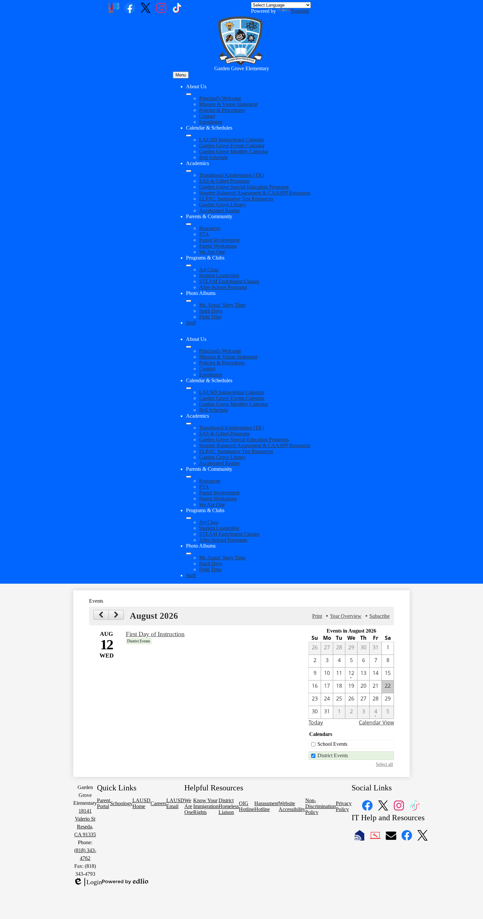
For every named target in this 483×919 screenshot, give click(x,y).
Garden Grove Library (222, 204)
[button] (188, 347)
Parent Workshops (218, 246)
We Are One (212, 252)
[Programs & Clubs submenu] (188, 265)
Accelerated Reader (219, 210)
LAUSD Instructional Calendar (231, 139)
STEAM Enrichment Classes (229, 281)
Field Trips (210, 317)
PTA (204, 234)
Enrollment (210, 122)
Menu (180, 75)
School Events (332, 744)
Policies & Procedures (222, 110)
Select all (384, 764)
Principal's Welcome (220, 98)
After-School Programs (223, 287)
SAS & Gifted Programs (224, 181)
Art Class (208, 269)
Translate (299, 11)
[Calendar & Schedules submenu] (188, 135)
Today (316, 722)
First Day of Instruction (155, 634)
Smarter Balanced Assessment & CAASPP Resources (254, 193)
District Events (332, 755)
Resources (209, 228)
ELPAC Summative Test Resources (236, 198)
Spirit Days (210, 311)
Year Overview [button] (345, 616)
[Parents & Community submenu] (188, 224)
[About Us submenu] (188, 94)
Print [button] (317, 616)
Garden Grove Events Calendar (231, 145)
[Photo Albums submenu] (188, 301)
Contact (207, 116)
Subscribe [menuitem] (379, 616)
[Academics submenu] (188, 171)
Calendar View (376, 722)
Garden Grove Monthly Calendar (233, 151)
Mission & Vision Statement (228, 104)
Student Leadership (219, 275)
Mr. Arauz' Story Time (222, 305)
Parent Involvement (219, 240)
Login (87, 882)
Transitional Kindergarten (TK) (231, 175)
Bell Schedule (213, 157)
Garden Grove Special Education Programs (244, 187)
